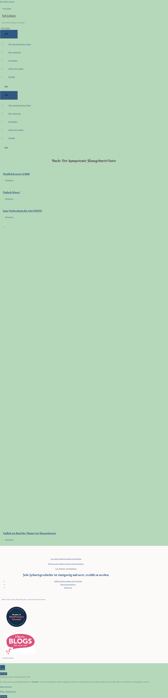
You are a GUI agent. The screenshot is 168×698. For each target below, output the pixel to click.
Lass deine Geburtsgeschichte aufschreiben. (66, 559)
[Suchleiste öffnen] (6, 87)
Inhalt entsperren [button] (6, 686)
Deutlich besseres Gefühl (16, 173)
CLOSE (3, 674)
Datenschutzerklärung (68, 584)
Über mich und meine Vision (19, 44)
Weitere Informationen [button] (8, 691)
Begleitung (13, 60)
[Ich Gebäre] (5, 28)
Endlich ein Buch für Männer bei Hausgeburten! (29, 533)
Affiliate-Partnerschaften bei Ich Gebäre (68, 581)
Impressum (68, 587)
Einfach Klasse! (11, 192)
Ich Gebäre (9, 15)
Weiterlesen (9, 180)
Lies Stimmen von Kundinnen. (66, 568)
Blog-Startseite (14, 52)
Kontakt (11, 77)
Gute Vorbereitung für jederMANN (22, 210)
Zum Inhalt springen (7, 1)
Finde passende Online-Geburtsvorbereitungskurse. (66, 564)
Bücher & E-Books (15, 69)
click (2, 669)
